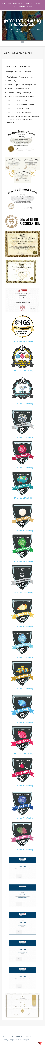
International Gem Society (22, 341)
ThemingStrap (40, 1043)
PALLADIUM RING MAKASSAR (22, 22)
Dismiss (29, 6)
